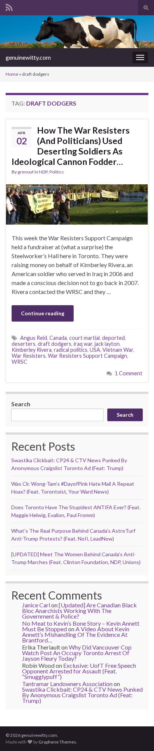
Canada (58, 338)
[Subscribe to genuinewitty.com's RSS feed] (9, 6)
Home (12, 74)
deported (113, 338)
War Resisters (29, 356)
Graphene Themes (57, 742)
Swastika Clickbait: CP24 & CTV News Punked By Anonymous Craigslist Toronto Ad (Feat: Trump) (82, 695)
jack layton (107, 344)
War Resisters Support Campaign (87, 356)
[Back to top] (137, 734)
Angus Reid (33, 338)
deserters (24, 344)
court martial (84, 338)
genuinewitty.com (28, 57)
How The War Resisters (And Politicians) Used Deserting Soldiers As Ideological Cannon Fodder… (71, 146)
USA (95, 350)
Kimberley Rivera (32, 350)
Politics (56, 172)
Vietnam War (117, 350)
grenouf (26, 172)
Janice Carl (36, 604)
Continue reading (42, 313)
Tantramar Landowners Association (67, 683)
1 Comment (128, 373)
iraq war (83, 344)
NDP (43, 172)
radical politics (70, 350)
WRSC (19, 362)
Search (20, 403)
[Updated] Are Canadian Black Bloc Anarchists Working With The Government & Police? (79, 610)
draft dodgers (54, 344)
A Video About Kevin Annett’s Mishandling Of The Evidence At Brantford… (75, 634)
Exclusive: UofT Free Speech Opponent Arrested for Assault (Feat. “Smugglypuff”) (79, 671)
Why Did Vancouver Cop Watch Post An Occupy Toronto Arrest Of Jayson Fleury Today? (77, 653)
